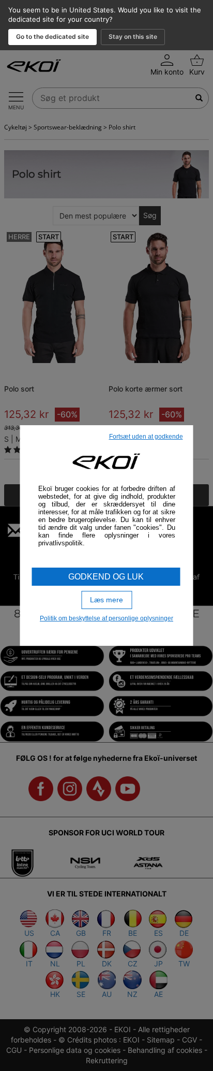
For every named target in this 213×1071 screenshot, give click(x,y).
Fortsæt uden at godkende (146, 436)
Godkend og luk (106, 576)
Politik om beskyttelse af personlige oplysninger (106, 618)
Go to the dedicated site (52, 36)
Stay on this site (133, 36)
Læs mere (106, 600)
